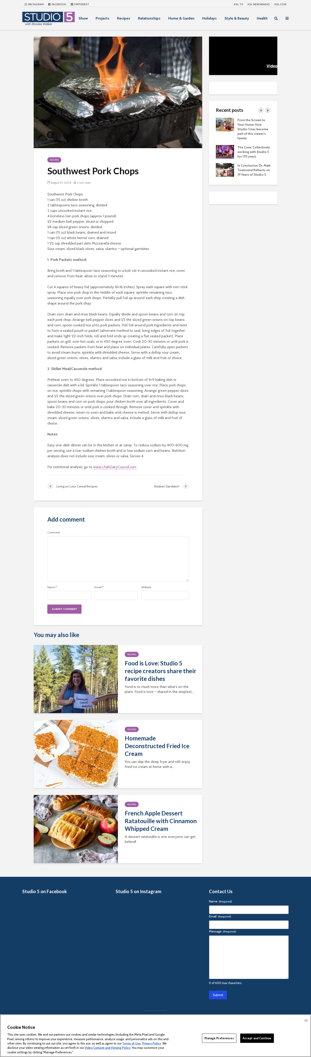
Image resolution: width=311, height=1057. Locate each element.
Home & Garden (181, 18)
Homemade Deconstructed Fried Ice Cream (157, 746)
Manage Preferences (219, 1038)
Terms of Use (131, 1043)
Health (262, 18)
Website (146, 587)
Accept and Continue (257, 1038)
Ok (306, 1020)
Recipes (123, 18)
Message (222, 931)
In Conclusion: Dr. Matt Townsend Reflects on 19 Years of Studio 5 (253, 170)
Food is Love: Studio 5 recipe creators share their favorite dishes (160, 671)
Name (52, 587)
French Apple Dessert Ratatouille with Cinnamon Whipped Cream (161, 821)
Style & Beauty (236, 18)
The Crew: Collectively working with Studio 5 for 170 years (253, 151)
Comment (53, 532)
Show (83, 18)
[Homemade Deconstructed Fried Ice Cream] (76, 754)
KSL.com (280, 4)
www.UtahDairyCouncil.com (114, 467)
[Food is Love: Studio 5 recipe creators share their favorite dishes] (76, 679)
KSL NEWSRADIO (258, 4)
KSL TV (238, 4)
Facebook (58, 4)
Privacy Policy (151, 1043)
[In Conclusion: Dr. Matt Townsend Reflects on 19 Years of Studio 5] (225, 169)
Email (98, 587)
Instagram (35, 4)
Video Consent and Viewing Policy (107, 1048)
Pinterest (81, 4)
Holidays (209, 18)
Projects (102, 18)
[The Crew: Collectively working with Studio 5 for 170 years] (225, 151)
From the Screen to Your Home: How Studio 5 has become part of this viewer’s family (252, 129)
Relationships (149, 18)
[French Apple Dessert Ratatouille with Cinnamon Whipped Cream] (76, 829)
